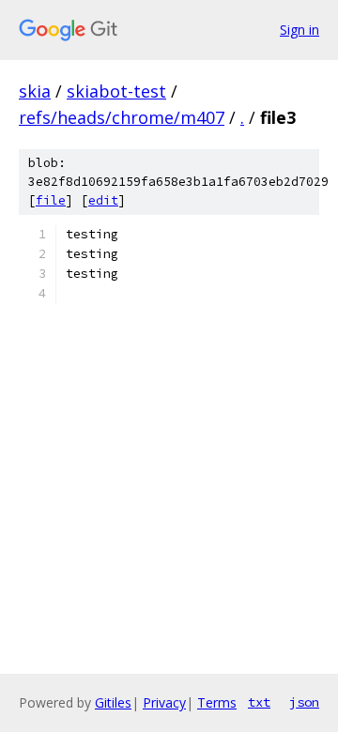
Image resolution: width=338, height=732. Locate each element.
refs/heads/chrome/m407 (121, 117)
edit (103, 200)
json (304, 702)
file (51, 200)
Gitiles (113, 702)
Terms (217, 702)
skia (35, 91)
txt (259, 702)
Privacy (164, 702)
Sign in (299, 29)
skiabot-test (116, 91)
